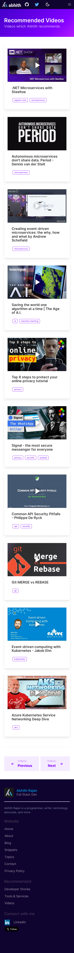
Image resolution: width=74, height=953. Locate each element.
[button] (69, 4)
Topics (9, 857)
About (8, 836)
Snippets (10, 850)
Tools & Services (16, 896)
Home (8, 829)
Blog (7, 843)
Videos (9, 903)
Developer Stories (17, 889)
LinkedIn (20, 922)
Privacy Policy (14, 871)
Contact (10, 864)
